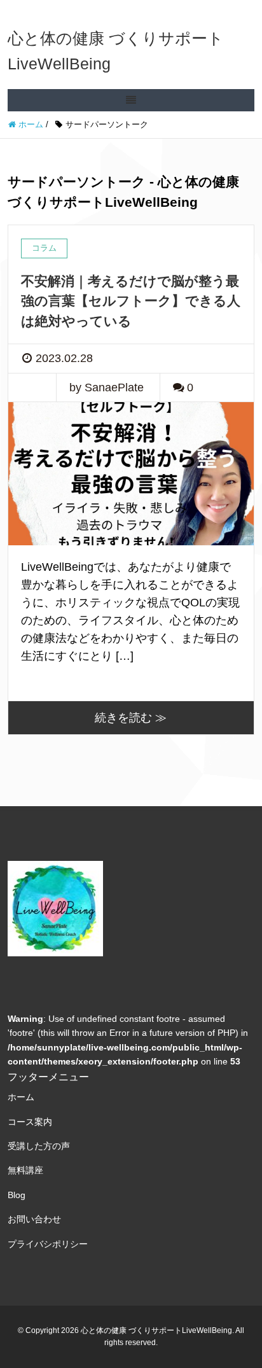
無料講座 (25, 1170)
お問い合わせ (34, 1219)
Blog (16, 1195)
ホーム (21, 1097)
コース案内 (30, 1122)
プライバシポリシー (48, 1244)
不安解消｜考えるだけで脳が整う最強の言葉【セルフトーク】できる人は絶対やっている (130, 301)
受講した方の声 (39, 1146)
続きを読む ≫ (131, 717)
